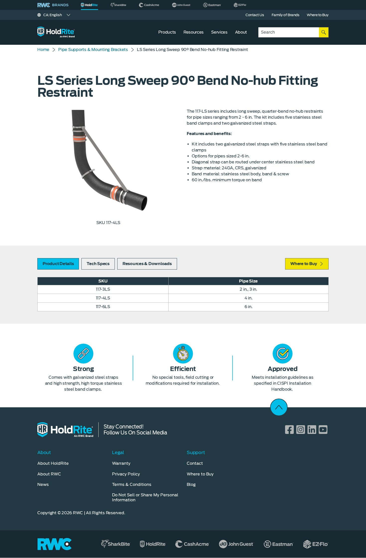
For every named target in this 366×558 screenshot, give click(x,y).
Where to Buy (303, 263)
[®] (89, 5)
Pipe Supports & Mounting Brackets (93, 49)
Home (43, 49)
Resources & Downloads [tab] (147, 263)
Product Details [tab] (58, 263)
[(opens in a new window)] (118, 5)
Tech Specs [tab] (98, 263)
